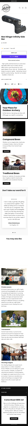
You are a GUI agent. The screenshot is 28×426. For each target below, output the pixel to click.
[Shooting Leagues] (14, 352)
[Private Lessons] (14, 276)
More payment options (14, 60)
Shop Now (6, 151)
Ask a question (6, 79)
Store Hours (6, 388)
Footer (4, 392)
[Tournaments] (14, 319)
